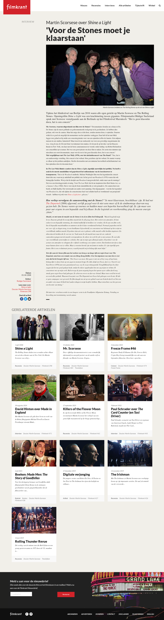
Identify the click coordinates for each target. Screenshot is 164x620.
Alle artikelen (125, 5)
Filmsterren (137, 614)
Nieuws (83, 5)
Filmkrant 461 (95, 433)
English (150, 614)
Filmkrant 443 (143, 433)
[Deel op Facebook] (21, 299)
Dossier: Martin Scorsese (21, 289)
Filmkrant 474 (142, 366)
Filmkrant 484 (68, 368)
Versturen (65, 594)
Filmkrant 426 (143, 498)
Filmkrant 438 (20, 500)
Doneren (100, 614)
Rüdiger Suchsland (24, 281)
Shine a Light (26, 287)
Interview (28, 22)
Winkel (152, 5)
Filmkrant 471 (47, 433)
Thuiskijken (79, 368)
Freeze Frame (115, 368)
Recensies (96, 5)
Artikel (65, 498)
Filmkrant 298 (25, 291)
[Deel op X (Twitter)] (25, 299)
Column (113, 366)
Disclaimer (124, 614)
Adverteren (86, 614)
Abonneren (72, 614)
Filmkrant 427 (93, 498)
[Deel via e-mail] (29, 299)
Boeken (24, 498)
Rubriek (18, 498)
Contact (111, 614)
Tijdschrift (139, 5)
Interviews (110, 5)
